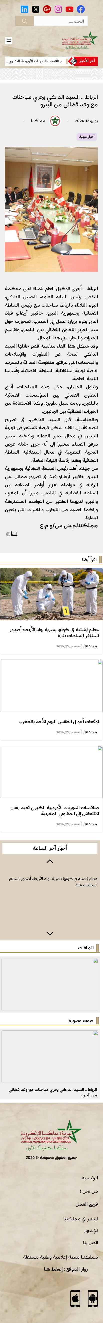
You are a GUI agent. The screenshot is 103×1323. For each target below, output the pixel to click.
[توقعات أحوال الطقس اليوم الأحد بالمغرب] (51, 663)
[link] (35, 61)
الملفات (86, 947)
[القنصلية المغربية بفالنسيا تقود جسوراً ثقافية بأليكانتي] (50, 1034)
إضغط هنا (53, 1269)
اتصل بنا (90, 1242)
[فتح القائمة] (8, 40)
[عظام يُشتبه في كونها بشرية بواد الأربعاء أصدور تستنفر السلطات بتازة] (51, 571)
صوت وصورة (81, 1020)
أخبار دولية (86, 137)
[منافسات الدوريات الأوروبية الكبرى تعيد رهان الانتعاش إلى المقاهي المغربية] (51, 749)
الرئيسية (90, 1177)
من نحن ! (89, 1191)
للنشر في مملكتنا (81, 1218)
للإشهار (91, 1230)
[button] (50, 860)
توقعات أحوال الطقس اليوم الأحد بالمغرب (59, 721)
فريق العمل (87, 1204)
